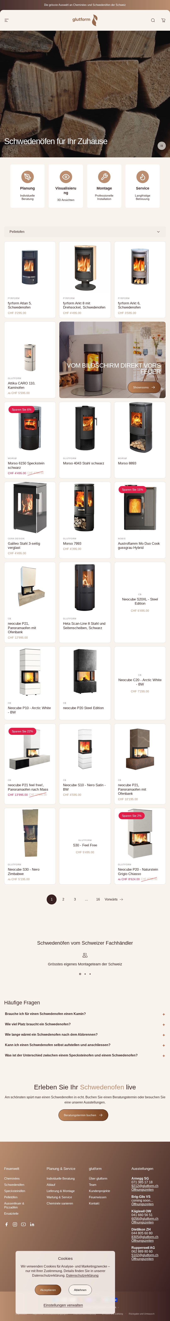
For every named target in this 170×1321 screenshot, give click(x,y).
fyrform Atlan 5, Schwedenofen (20, 305)
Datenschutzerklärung (82, 1275)
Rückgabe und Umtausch (141, 1313)
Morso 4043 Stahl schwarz (83, 463)
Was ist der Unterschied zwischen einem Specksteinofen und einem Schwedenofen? (71, 1055)
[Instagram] (15, 1224)
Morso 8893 (127, 463)
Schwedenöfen (14, 1184)
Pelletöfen (10, 1197)
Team (92, 1184)
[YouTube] (23, 1224)
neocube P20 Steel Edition (83, 708)
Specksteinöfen (14, 1191)
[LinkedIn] (32, 1224)
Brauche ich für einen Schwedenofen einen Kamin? (45, 1014)
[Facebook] (6, 1224)
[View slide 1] (80, 973)
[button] (162, 146)
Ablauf (51, 1184)
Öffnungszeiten (142, 1189)
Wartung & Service (59, 1197)
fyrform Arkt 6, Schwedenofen (129, 305)
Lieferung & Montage (61, 1191)
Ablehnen (80, 1290)
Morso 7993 (72, 544)
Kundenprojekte (99, 1191)
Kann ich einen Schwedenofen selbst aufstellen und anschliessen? (57, 1045)
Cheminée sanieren (60, 1203)
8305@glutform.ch (144, 1237)
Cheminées (12, 1178)
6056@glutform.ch (144, 1218)
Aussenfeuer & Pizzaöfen (14, 1205)
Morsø (12, 458)
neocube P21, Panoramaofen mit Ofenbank (22, 628)
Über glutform (98, 1178)
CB (9, 618)
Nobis (122, 538)
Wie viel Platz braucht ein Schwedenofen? (38, 1024)
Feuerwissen (97, 1197)
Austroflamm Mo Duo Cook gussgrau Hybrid (139, 546)
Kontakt (94, 1203)
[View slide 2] (85, 973)
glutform (14, 378)
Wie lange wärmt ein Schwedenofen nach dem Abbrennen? (51, 1034)
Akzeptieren (48, 1290)
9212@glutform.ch (144, 1186)
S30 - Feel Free (85, 845)
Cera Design (16, 538)
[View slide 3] (89, 973)
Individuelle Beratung (61, 1178)
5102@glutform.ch (144, 1255)
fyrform (13, 298)
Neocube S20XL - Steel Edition (140, 601)
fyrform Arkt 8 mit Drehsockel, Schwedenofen (84, 305)
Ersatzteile (11, 1213)
